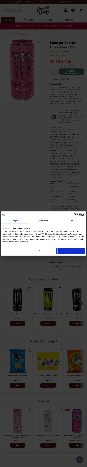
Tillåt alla (71, 251)
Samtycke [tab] (15, 221)
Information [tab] (43, 221)
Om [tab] (72, 221)
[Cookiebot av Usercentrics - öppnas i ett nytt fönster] (75, 214)
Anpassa (42, 251)
